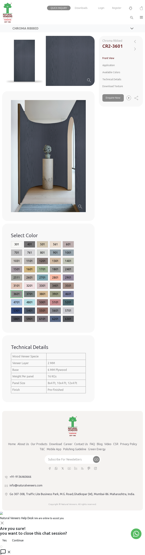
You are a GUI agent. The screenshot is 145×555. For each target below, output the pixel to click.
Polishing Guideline (74, 449)
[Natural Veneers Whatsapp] (56, 468)
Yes (4, 540)
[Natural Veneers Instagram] (95, 468)
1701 (42, 269)
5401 (29, 310)
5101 (55, 302)
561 (55, 244)
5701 (68, 310)
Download (55, 444)
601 (68, 244)
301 (16, 244)
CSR (115, 444)
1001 (68, 252)
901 (55, 252)
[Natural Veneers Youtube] (69, 468)
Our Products (39, 444)
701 (16, 252)
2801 (55, 277)
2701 (42, 277)
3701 (29, 294)
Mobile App (54, 449)
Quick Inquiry (59, 8)
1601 (29, 269)
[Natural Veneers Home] (72, 425)
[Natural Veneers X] (62, 468)
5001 (42, 302)
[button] (140, 17)
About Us (23, 444)
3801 (42, 294)
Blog (100, 444)
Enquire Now (113, 97)
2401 (68, 269)
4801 (29, 302)
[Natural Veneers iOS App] (139, 8)
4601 (68, 294)
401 (29, 244)
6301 (68, 318)
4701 (16, 302)
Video (107, 444)
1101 (29, 260)
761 (29, 252)
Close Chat (9, 546)
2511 (16, 277)
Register (116, 8)
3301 (42, 285)
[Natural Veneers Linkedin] (75, 468)
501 (42, 244)
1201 (42, 260)
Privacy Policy (128, 444)
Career (68, 444)
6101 (42, 318)
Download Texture (112, 86)
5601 (55, 310)
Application (108, 65)
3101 (16, 285)
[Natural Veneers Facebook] (49, 468)
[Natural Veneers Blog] (82, 468)
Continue (18, 540)
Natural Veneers (69, 504)
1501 (16, 269)
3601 (16, 294)
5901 (29, 318)
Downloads (81, 8)
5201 (68, 302)
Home (12, 444)
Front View (108, 58)
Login (101, 8)
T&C (42, 449)
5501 (42, 310)
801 (42, 252)
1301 (55, 260)
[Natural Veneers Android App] (131, 8)
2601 (29, 277)
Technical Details (111, 79)
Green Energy (97, 449)
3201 (29, 285)
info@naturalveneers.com (26, 485)
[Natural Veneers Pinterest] (89, 468)
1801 (55, 269)
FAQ (92, 444)
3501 (68, 285)
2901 (68, 277)
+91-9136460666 (20, 476)
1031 (16, 260)
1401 (68, 260)
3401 (55, 285)
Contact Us (81, 444)
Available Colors (111, 72)
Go (96, 459)
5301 (16, 310)
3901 (55, 294)
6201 (55, 318)
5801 (16, 318)
